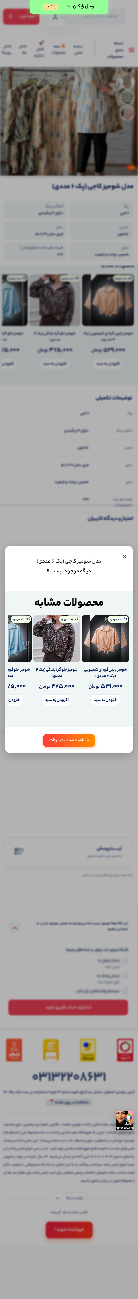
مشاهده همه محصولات (69, 740)
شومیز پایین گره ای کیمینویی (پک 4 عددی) (105, 673)
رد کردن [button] (50, 7)
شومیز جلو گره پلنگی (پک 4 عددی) (57, 673)
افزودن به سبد (105, 700)
